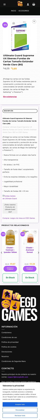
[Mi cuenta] (28, 4)
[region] (20, 401)
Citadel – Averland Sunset (30, 250)
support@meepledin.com (18, 377)
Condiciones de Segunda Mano (14, 361)
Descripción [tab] (8, 111)
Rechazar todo (20, 415)
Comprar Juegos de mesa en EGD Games (19, 218)
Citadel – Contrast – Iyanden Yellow (10, 250)
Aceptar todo (20, 404)
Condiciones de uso (9, 337)
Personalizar (20, 410)
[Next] (38, 257)
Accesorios (23, 11)
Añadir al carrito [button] (10, 268)
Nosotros (5, 356)
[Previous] (1, 257)
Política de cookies (9, 347)
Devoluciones (7, 352)
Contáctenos (7, 332)
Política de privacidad (10, 342)
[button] (4, 4)
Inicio (13, 11)
